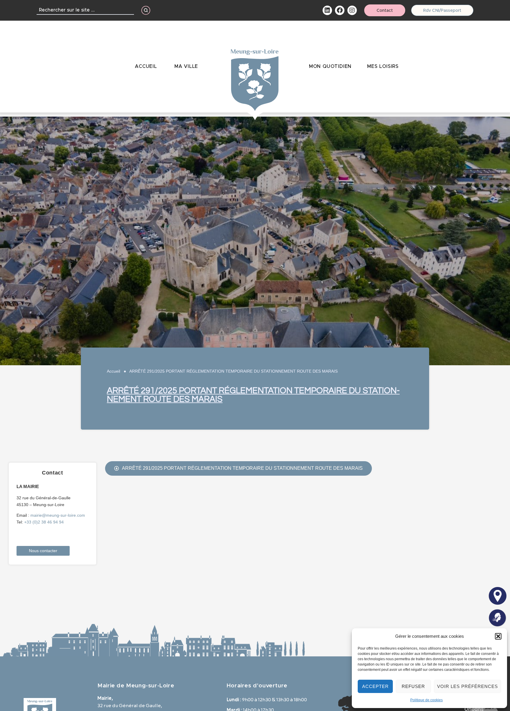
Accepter (375, 686)
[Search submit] (146, 10)
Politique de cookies (426, 700)
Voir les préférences (467, 686)
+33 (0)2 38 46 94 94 (44, 522)
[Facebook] (339, 10)
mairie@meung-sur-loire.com (57, 515)
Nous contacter (43, 550)
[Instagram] (352, 10)
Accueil (113, 371)
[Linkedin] (327, 10)
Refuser (413, 686)
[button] (498, 636)
